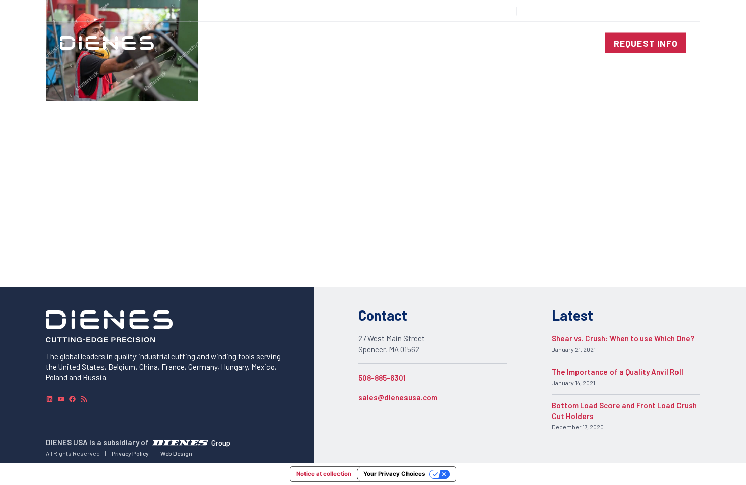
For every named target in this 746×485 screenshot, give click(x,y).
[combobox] (662, 11)
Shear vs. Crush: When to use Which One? (623, 338)
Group (220, 442)
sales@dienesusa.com (397, 397)
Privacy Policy (130, 453)
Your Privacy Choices (394, 473)
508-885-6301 (382, 378)
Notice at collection (323, 473)
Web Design (176, 453)
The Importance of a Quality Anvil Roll (617, 371)
